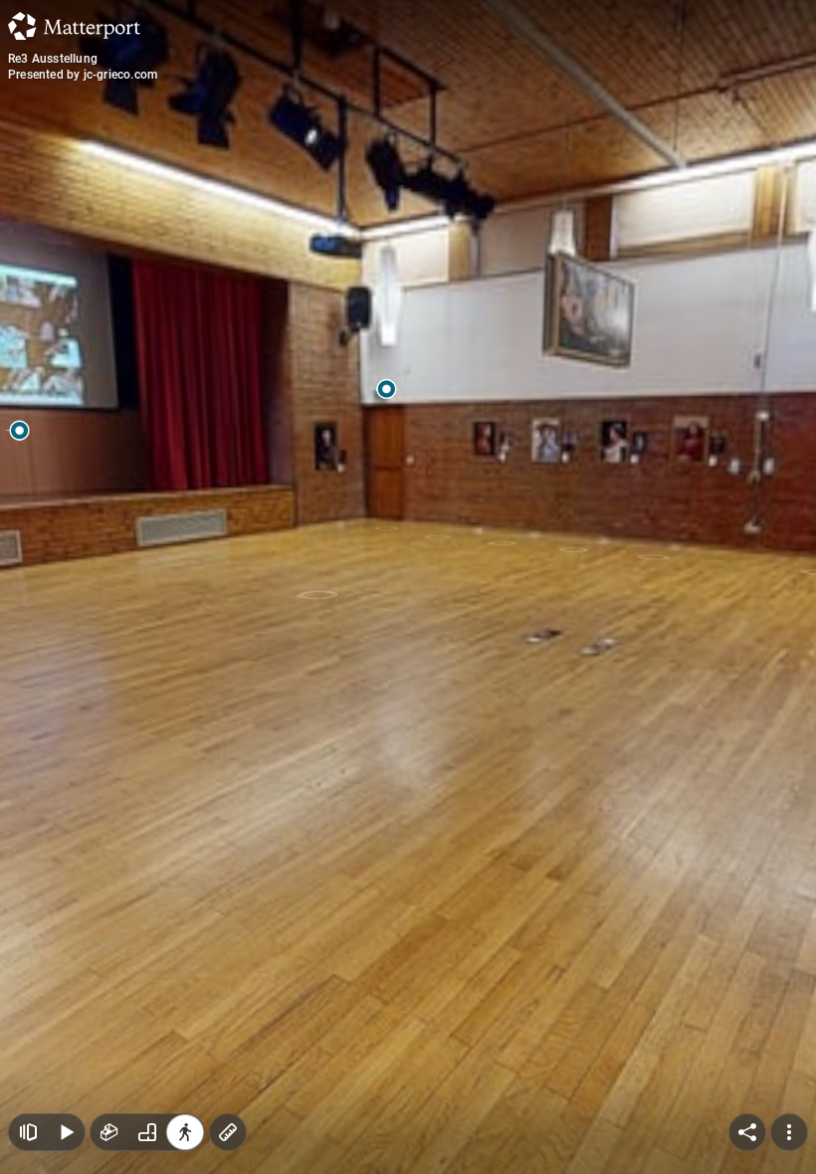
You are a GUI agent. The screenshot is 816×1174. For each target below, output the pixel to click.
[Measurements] (228, 1132)
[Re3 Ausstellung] (408, 587)
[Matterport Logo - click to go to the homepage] (74, 26)
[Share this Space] (747, 1132)
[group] (147, 1132)
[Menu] (789, 1132)
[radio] (109, 1132)
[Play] (66, 1132)
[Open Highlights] (28, 1132)
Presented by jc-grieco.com (82, 75)
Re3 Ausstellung (53, 59)
